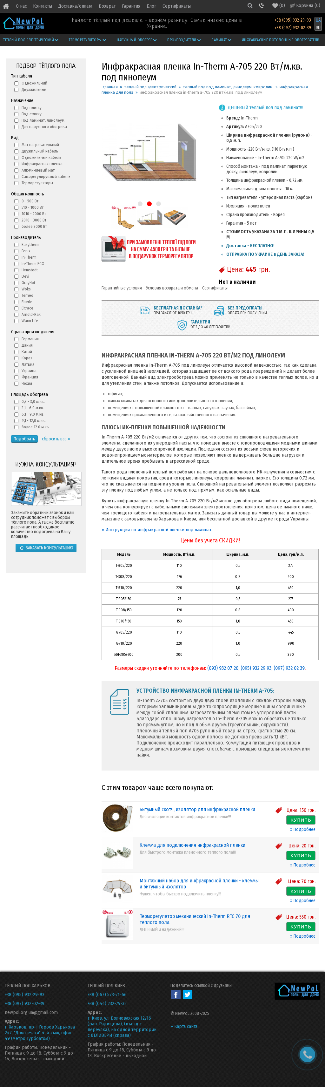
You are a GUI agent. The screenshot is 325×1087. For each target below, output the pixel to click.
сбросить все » (56, 439)
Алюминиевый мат (38, 170)
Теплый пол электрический (28, 40)
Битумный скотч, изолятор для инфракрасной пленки (197, 809)
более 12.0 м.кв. (36, 427)
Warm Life (30, 320)
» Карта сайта (183, 1026)
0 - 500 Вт (30, 201)
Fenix (26, 250)
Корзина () (308, 5)
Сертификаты (176, 6)
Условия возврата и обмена (172, 288)
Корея (27, 358)
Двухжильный (34, 89)
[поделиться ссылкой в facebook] (176, 994)
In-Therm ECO (33, 263)
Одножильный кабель (41, 157)
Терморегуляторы (85, 40)
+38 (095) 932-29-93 (293, 20)
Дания (27, 345)
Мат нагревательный (40, 144)
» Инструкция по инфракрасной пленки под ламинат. (157, 530)
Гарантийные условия (122, 288)
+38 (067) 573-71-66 (107, 994)
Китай (27, 351)
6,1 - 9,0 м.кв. (33, 414)
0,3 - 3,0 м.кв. (33, 401)
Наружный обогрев (134, 40)
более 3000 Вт (34, 226)
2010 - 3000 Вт (34, 220)
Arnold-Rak (31, 314)
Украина (29, 370)
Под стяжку (32, 114)
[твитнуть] (187, 994)
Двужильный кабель (40, 151)
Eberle (27, 301)
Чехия (27, 383)
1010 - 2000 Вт (34, 213)
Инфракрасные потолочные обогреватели (281, 40)
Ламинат (219, 40)
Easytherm (30, 244)
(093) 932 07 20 (222, 668)
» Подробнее (302, 829)
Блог (151, 6)
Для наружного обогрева (44, 126)
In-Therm (29, 257)
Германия (30, 338)
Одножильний (34, 83)
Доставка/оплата (75, 6)
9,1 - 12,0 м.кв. (34, 420)
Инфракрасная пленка (42, 163)
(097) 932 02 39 (289, 668)
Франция (30, 377)
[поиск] (250, 5)
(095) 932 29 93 (256, 668)
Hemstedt (30, 270)
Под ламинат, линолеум (43, 120)
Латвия (28, 364)
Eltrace (27, 308)
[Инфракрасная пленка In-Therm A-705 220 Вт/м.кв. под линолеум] (123, 228)
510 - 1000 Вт (32, 207)
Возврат (107, 6)
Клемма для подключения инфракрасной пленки (192, 845)
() (282, 5)
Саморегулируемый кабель (46, 176)
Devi (25, 276)
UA (318, 20)
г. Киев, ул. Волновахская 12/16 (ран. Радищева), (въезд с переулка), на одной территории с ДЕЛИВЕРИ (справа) (122, 1026)
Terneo (27, 295)
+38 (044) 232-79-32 (107, 1003)
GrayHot (28, 282)
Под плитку (32, 107)
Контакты (42, 6)
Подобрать (24, 439)
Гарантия (131, 6)
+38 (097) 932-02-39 (293, 28)
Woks (26, 289)
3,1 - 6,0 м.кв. (33, 407)
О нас (21, 6)
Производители (181, 40)
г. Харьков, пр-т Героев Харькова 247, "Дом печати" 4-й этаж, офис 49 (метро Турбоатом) (40, 1032)
